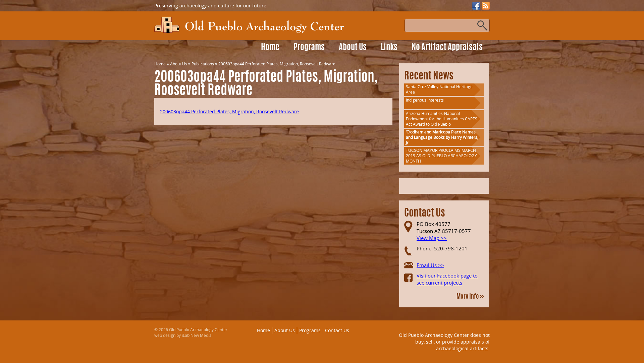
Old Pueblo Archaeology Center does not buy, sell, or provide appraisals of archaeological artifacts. (444, 341)
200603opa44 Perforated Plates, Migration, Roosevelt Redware (229, 111)
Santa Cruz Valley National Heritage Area (439, 89)
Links (389, 48)
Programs (309, 48)
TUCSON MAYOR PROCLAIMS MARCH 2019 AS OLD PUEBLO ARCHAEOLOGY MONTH (441, 155)
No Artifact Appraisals (447, 48)
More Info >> (470, 297)
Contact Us (337, 330)
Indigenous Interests (425, 100)
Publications (203, 64)
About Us (353, 48)
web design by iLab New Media (183, 335)
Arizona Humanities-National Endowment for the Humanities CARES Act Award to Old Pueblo (441, 119)
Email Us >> (430, 265)
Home (270, 48)
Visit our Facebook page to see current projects (447, 279)
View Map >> (432, 238)
